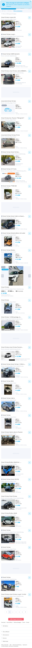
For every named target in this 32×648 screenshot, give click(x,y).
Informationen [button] (6, 635)
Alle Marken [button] (5, 626)
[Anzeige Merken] (29, 17)
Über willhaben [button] (6, 631)
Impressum (25, 644)
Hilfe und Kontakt (4, 644)
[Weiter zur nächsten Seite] (25, 612)
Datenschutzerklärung (17, 644)
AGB (10, 644)
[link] (6, 612)
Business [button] (5, 638)
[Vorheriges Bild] (2, 275)
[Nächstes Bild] (29, 275)
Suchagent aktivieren (17, 619)
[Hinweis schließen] (30, 1)
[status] (16, 4)
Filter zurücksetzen (18, 11)
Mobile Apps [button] (5, 641)
